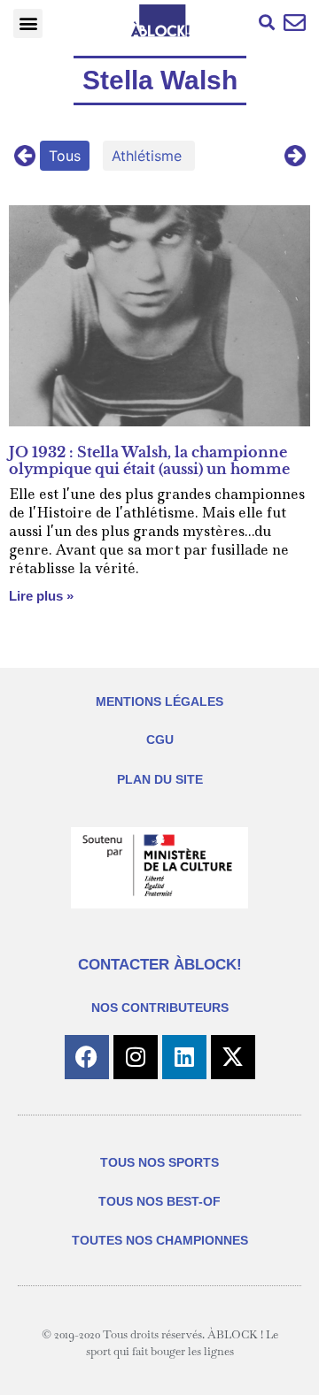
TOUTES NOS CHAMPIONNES (160, 1240)
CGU (160, 739)
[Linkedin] (184, 1057)
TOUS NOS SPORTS (159, 1162)
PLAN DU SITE (160, 779)
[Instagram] (135, 1057)
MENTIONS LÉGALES (159, 701)
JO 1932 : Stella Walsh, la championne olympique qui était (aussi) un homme (149, 460)
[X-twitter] (233, 1057)
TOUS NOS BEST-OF (159, 1201)
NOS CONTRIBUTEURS (160, 1007)
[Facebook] (87, 1057)
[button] (28, 23)
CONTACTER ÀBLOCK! (160, 964)
